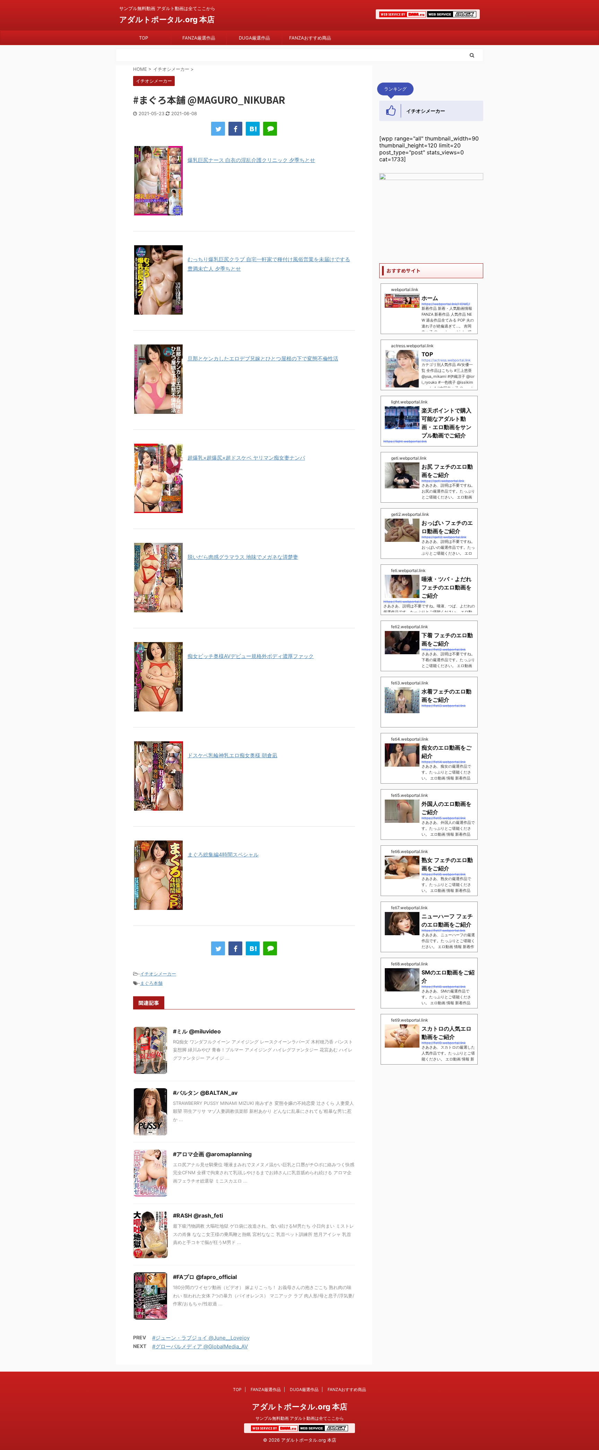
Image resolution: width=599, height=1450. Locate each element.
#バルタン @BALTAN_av (205, 1092)
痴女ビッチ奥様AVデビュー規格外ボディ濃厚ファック (251, 656)
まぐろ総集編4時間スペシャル (223, 854)
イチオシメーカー (158, 973)
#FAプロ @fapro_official (205, 1276)
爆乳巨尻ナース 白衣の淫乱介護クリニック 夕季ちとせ (251, 160)
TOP (143, 38)
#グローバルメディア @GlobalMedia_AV (200, 1346)
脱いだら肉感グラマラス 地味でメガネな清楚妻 (243, 557)
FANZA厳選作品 (198, 38)
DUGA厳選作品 (254, 38)
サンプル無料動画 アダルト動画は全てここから (299, 1418)
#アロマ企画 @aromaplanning (212, 1154)
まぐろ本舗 (151, 983)
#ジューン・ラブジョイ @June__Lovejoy (201, 1337)
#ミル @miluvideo (197, 1031)
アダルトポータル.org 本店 (167, 19)
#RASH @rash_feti (198, 1215)
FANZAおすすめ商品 (310, 38)
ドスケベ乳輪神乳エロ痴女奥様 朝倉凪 (232, 755)
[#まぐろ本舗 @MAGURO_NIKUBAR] (253, 129)
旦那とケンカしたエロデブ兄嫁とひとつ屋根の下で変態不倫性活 (263, 358)
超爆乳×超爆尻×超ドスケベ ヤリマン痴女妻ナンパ (246, 457)
